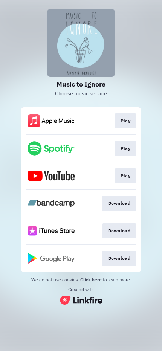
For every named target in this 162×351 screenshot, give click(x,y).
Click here (91, 279)
